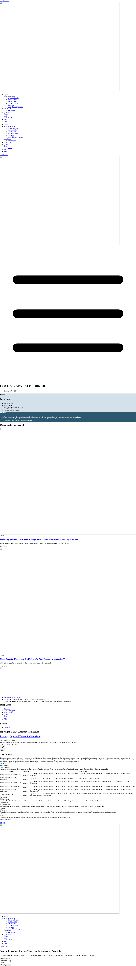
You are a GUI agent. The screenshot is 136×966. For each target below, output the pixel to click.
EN (1, 821)
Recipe (10, 117)
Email (2, 963)
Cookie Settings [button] (5, 744)
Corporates (7, 112)
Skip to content (4, 1)
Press (5, 121)
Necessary (5, 765)
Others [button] (2, 814)
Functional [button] (3, 797)
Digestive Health (13, 98)
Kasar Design (11, 740)
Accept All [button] (13, 744)
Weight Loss (12, 101)
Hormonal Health (13, 103)
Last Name (3, 961)
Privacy (4, 736)
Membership (12, 110)
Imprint (14, 736)
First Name (3, 958)
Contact (6, 114)
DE (1, 823)
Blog (5, 116)
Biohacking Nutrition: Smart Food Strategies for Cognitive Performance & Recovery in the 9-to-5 (39, 539)
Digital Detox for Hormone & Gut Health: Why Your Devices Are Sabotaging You (33, 659)
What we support (9, 96)
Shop (5, 119)
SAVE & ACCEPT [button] (6, 819)
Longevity (11, 105)
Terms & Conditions (29, 736)
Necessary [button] (3, 763)
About (6, 94)
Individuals (7, 108)
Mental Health (12, 99)
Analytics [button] (3, 808)
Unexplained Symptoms (15, 107)
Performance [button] (4, 803)
